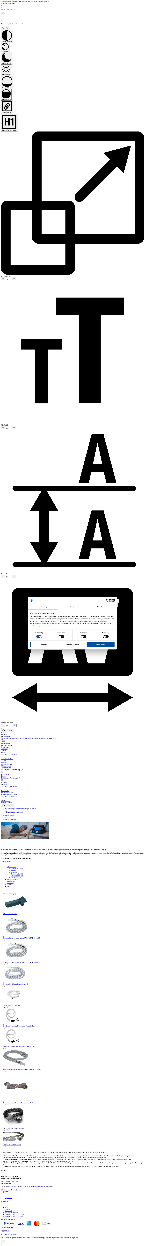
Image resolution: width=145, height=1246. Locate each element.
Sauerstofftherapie (12, 879)
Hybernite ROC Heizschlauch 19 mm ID (15, 984)
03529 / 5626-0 (5, 1231)
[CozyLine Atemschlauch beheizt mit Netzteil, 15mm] (13, 1022)
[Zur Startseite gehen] (8, 3)
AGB (6, 1207)
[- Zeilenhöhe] (3, 576)
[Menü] (1, 7)
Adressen (22, 738)
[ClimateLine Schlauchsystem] (14, 1141)
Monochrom (5, 51)
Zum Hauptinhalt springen (9, 1)
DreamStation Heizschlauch (11, 1005)
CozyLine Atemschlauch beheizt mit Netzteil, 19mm (19, 1046)
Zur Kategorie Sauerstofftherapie (11, 770)
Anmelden (4, 734)
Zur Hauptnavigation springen (39, 1)
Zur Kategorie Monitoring (9, 786)
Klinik (9, 886)
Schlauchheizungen (17, 876)
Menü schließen (8, 731)
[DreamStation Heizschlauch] (13, 1002)
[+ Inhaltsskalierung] (14, 278)
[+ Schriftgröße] (14, 427)
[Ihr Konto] (1, 728)
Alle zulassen (100, 644)
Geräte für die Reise (17, 868)
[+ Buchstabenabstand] (15, 725)
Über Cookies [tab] (102, 607)
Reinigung (14, 872)
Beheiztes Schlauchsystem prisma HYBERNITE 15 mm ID (21, 938)
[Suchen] (1, 11)
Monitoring (10, 883)
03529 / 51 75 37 (25, 1186)
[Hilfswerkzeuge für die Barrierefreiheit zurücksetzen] (3, 28)
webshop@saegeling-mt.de (44, 1186)
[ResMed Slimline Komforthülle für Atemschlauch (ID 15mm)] (16, 1066)
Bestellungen (39, 738)
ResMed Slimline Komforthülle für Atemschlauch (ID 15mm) (22, 1069)
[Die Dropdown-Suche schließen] (3, 13)
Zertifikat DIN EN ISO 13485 (14, 1214)
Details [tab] (72, 607)
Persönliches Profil (13, 738)
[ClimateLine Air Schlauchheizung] (13, 1124)
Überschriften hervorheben (9, 130)
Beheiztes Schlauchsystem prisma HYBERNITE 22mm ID (21, 962)
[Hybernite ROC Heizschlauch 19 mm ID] (15, 980)
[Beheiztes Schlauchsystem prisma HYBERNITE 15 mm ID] (16, 934)
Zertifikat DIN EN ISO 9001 (14, 1216)
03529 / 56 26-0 (11, 1186)
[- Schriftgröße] (3, 427)
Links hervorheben (7, 112)
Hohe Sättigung (6, 99)
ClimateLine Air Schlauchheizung (13, 1128)
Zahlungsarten (30, 738)
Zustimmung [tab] (43, 607)
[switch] (61, 636)
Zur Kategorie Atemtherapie (10, 778)
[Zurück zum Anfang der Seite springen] (3, 1241)
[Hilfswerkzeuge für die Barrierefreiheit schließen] (7, 28)
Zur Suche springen (24, 1)
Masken (13, 870)
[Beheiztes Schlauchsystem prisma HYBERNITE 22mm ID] (16, 958)
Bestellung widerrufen (50, 738)
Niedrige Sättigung (7, 88)
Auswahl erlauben (72, 644)
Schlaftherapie (11, 867)
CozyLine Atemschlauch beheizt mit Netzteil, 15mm (19, 1026)
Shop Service (5, 1192)
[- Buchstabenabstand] (3, 725)
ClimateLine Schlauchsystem (12, 1145)
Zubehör (9, 884)
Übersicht (4, 738)
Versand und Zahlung (11, 1212)
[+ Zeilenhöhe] (14, 576)
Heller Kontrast (6, 74)
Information (4, 1201)
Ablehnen (44, 644)
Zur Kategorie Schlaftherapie (10, 754)
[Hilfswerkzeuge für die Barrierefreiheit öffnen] (1, 20)
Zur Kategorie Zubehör (8, 796)
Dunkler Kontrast (6, 63)
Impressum (8, 1198)
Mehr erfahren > (6, 861)
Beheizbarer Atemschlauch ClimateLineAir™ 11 (18, 1103)
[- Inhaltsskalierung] (3, 278)
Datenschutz (8, 1211)
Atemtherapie (11, 881)
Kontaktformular (16, 1190)
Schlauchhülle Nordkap (10, 914)
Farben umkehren (7, 41)
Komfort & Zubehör (17, 874)
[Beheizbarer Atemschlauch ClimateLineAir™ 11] (16, 1099)
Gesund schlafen (16, 877)
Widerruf (7, 1209)
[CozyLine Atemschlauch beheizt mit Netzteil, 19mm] (13, 1043)
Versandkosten (35, 1238)
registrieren (7, 736)
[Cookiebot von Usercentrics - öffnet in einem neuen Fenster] (106, 600)
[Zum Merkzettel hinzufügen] (3, 912)
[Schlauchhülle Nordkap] (16, 910)
